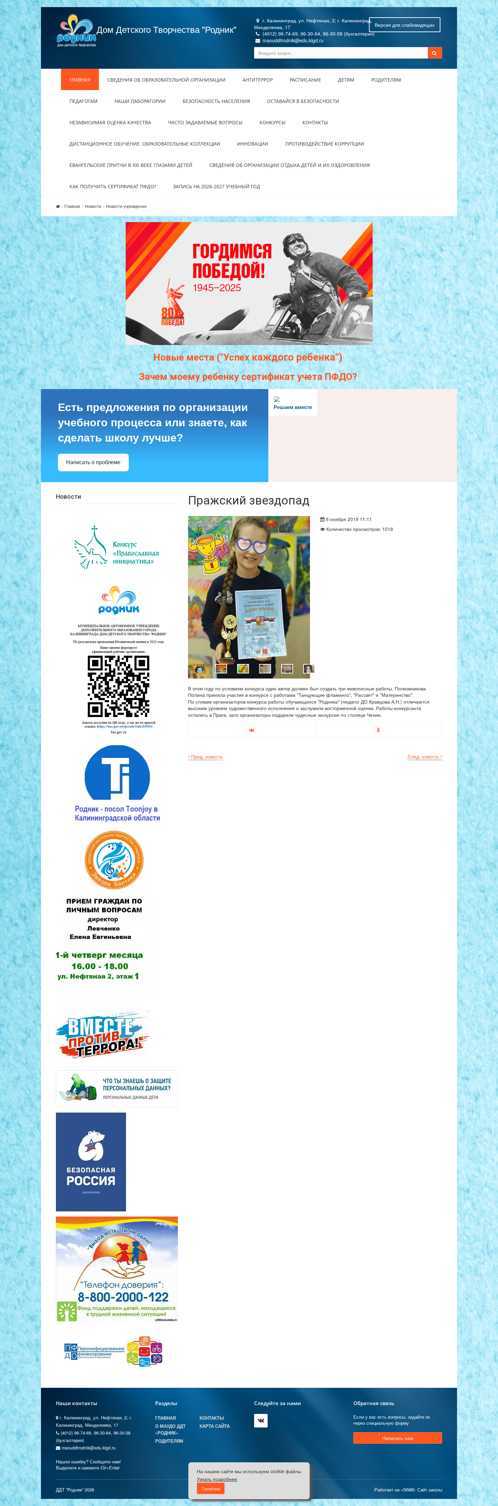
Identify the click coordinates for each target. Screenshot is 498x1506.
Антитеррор (258, 80)
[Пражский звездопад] (249, 597)
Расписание (305, 80)
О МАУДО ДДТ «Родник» (170, 1429)
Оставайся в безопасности (303, 101)
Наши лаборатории (140, 101)
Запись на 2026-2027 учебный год (216, 186)
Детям (346, 80)
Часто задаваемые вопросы (205, 122)
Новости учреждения (126, 206)
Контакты (315, 122)
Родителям (386, 80)
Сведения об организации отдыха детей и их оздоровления (289, 165)
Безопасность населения (216, 101)
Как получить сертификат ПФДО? (112, 186)
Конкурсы (273, 122)
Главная (79, 80)
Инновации (252, 144)
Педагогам (83, 101)
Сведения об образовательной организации (166, 80)
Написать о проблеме (93, 462)
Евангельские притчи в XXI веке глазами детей (130, 165)
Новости (93, 206)
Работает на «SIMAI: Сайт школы (408, 1490)
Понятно (210, 1488)
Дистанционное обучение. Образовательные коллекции (144, 144)
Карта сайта (215, 1426)
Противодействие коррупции (324, 144)
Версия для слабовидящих (405, 24)
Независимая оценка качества (110, 122)
